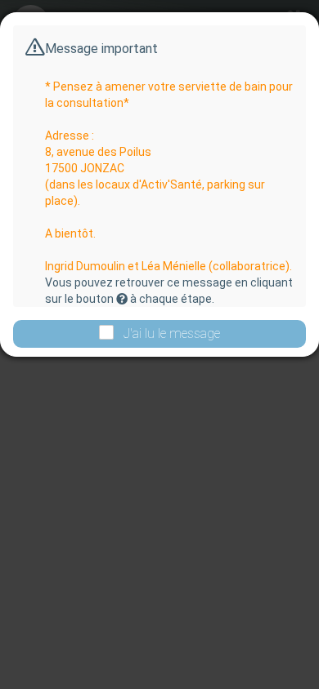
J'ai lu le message (172, 333)
